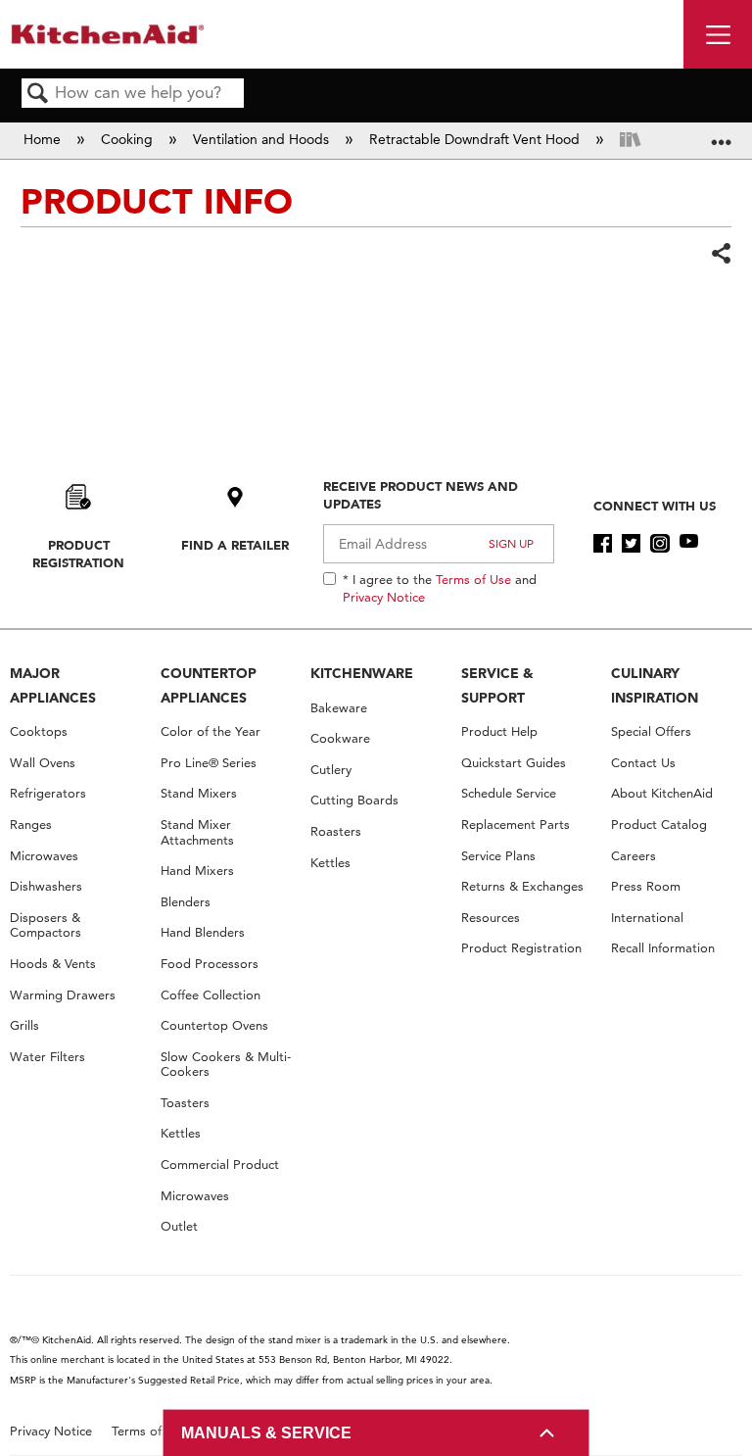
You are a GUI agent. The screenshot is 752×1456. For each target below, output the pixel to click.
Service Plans (498, 856)
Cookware (340, 738)
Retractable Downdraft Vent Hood (476, 139)
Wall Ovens (42, 762)
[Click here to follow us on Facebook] (602, 544)
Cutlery (331, 769)
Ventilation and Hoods (263, 139)
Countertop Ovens (214, 1025)
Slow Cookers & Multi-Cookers (226, 1064)
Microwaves (44, 856)
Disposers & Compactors (45, 925)
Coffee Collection (210, 995)
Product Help (499, 731)
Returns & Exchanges (522, 886)
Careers (633, 856)
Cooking (129, 139)
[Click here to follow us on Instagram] (659, 544)
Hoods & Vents (53, 963)
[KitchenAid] (108, 34)
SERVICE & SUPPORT (497, 685)
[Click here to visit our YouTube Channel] (689, 544)
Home (44, 139)
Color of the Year (210, 731)
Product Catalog (659, 824)
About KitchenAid (662, 793)
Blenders (186, 902)
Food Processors (209, 963)
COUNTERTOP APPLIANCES (209, 685)
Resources (490, 917)
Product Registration (78, 553)
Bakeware (338, 708)
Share (720, 253)
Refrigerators (48, 793)
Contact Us (643, 762)
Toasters (185, 1102)
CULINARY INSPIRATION (654, 685)
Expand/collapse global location (721, 134)
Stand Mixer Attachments (197, 832)
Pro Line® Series (209, 762)
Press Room (646, 886)
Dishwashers (46, 886)
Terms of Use (473, 579)
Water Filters (47, 1056)
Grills (24, 1025)
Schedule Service (508, 793)
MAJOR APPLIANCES (53, 685)
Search (38, 94)
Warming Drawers (63, 995)
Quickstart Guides (513, 762)
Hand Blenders (203, 932)
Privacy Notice (384, 597)
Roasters (335, 831)
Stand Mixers (199, 793)
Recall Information (663, 948)
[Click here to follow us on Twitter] (631, 544)
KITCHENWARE (361, 673)
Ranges (31, 824)
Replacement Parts (515, 824)
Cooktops (39, 731)
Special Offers (651, 731)
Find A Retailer (235, 545)
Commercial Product (220, 1164)
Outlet (179, 1226)
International (647, 917)
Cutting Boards (354, 800)
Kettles (181, 1133)
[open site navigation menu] (717, 34)
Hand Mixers (197, 870)
